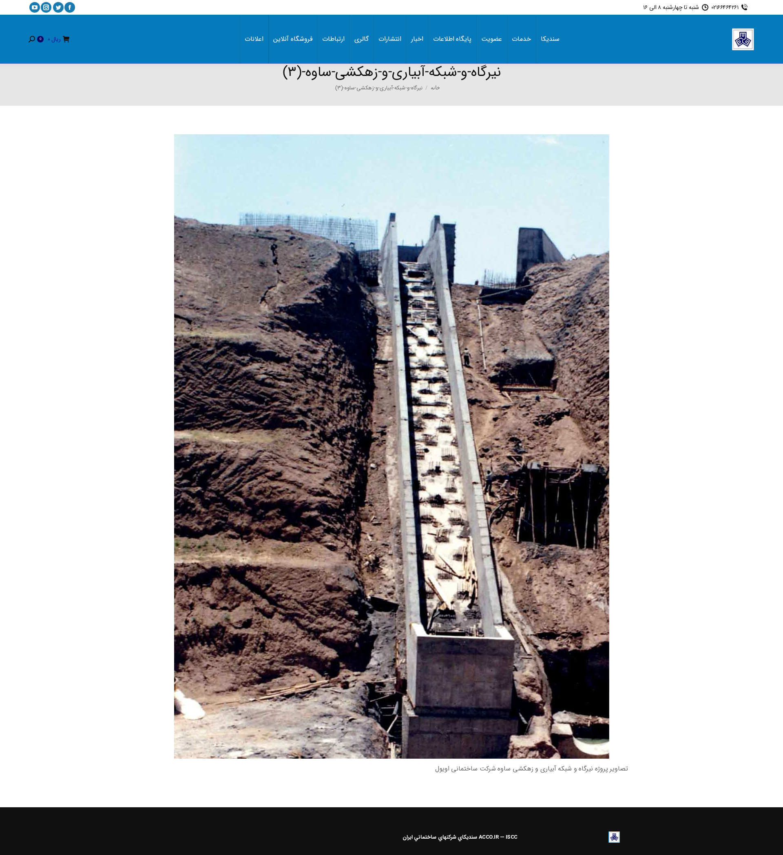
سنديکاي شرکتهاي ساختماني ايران (440, 837)
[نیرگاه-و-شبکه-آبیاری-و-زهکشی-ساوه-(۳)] (391, 446)
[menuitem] (550, 39)
